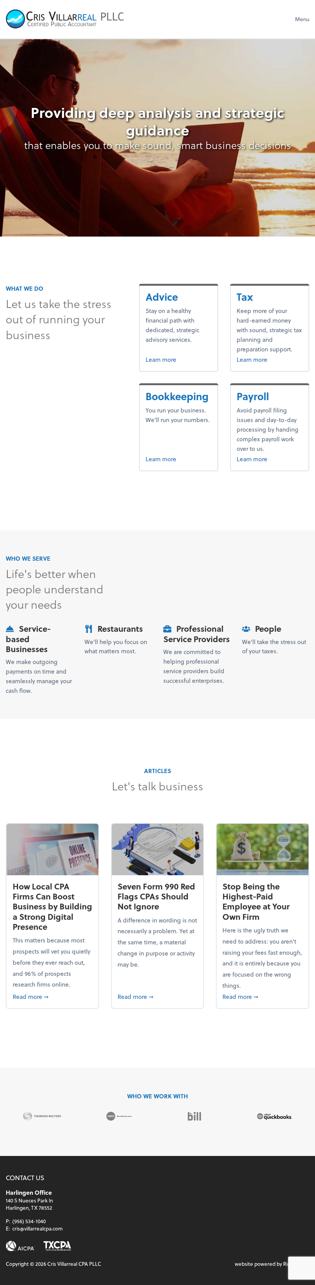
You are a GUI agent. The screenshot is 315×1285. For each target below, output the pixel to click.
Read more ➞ (53, 996)
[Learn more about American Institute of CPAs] (20, 1246)
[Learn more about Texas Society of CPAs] (57, 1246)
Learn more (178, 359)
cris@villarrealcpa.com (37, 1228)
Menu (302, 19)
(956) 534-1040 (29, 1221)
